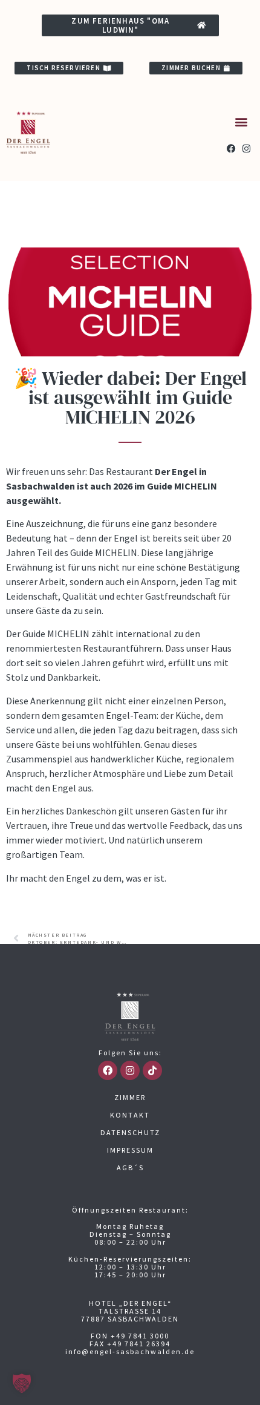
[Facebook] (231, 148)
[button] (241, 122)
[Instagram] (246, 148)
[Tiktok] (152, 1070)
